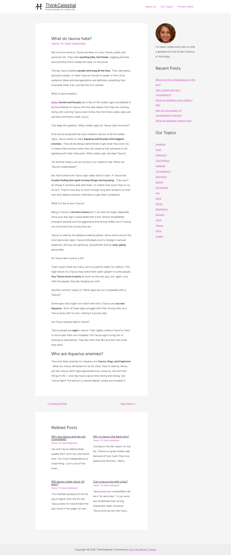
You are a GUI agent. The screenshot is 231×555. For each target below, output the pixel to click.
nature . (85, 116)
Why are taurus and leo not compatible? (68, 438)
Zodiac (159, 236)
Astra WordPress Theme (142, 549)
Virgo (159, 231)
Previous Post (57, 403)
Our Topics (167, 6)
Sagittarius (162, 209)
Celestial (160, 166)
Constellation (163, 171)
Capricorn (161, 155)
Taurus (55, 43)
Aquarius (160, 144)
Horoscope (162, 187)
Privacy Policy (185, 6)
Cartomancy (163, 160)
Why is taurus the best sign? (111, 436)
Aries (158, 149)
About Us (150, 6)
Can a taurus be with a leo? (110, 481)
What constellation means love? (174, 120)
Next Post (128, 403)
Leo (158, 193)
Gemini (159, 182)
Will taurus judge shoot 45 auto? (67, 483)
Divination (161, 176)
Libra (158, 198)
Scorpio (160, 214)
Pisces (159, 204)
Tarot (159, 220)
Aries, (54, 102)
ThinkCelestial (60, 5)
